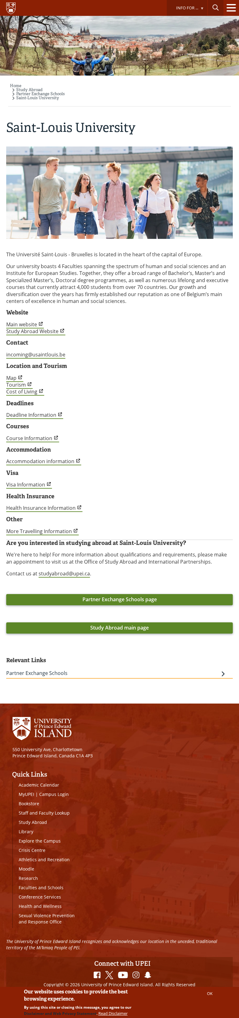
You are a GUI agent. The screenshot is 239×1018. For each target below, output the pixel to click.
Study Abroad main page (119, 627)
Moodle (26, 869)
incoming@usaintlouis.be (35, 354)
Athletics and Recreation (44, 859)
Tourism (16, 384)
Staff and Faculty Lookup (44, 813)
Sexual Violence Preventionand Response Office (47, 919)
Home (15, 85)
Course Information (29, 438)
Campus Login (54, 794)
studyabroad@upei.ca (64, 573)
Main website (21, 324)
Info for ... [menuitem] (182, 10)
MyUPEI (26, 794)
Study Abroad (29, 89)
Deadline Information (31, 414)
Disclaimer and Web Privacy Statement (60, 1013)
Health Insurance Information (41, 507)
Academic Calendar (39, 785)
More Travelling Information (39, 531)
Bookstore (29, 803)
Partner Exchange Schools (40, 93)
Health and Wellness (40, 906)
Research (28, 878)
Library (26, 831)
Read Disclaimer (113, 1013)
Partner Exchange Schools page (119, 599)
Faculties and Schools (41, 887)
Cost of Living (21, 391)
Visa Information (25, 484)
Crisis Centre (32, 850)
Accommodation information (40, 461)
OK (210, 993)
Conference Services (40, 897)
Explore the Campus (40, 841)
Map (11, 377)
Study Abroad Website (32, 331)
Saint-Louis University (37, 97)
